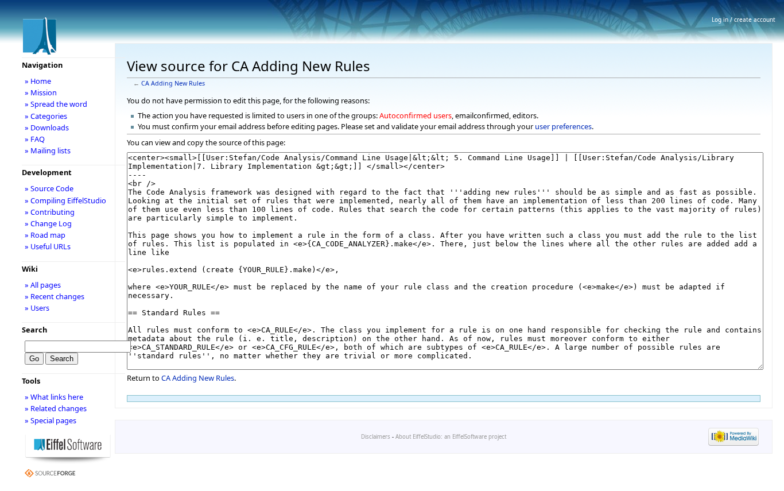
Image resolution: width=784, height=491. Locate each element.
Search (34, 329)
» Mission (41, 92)
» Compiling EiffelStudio (65, 200)
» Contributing (50, 212)
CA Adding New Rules (173, 83)
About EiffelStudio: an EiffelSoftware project (450, 436)
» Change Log (48, 223)
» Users (37, 308)
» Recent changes (54, 296)
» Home (38, 81)
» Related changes (56, 408)
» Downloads (47, 127)
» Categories (46, 116)
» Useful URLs (48, 246)
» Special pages (50, 420)
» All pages (43, 285)
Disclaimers (375, 436)
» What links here (54, 397)
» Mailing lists (48, 150)
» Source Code (49, 188)
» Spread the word (56, 104)
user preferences (563, 126)
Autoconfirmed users (415, 115)
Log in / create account (743, 20)
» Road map (45, 235)
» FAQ (35, 139)
